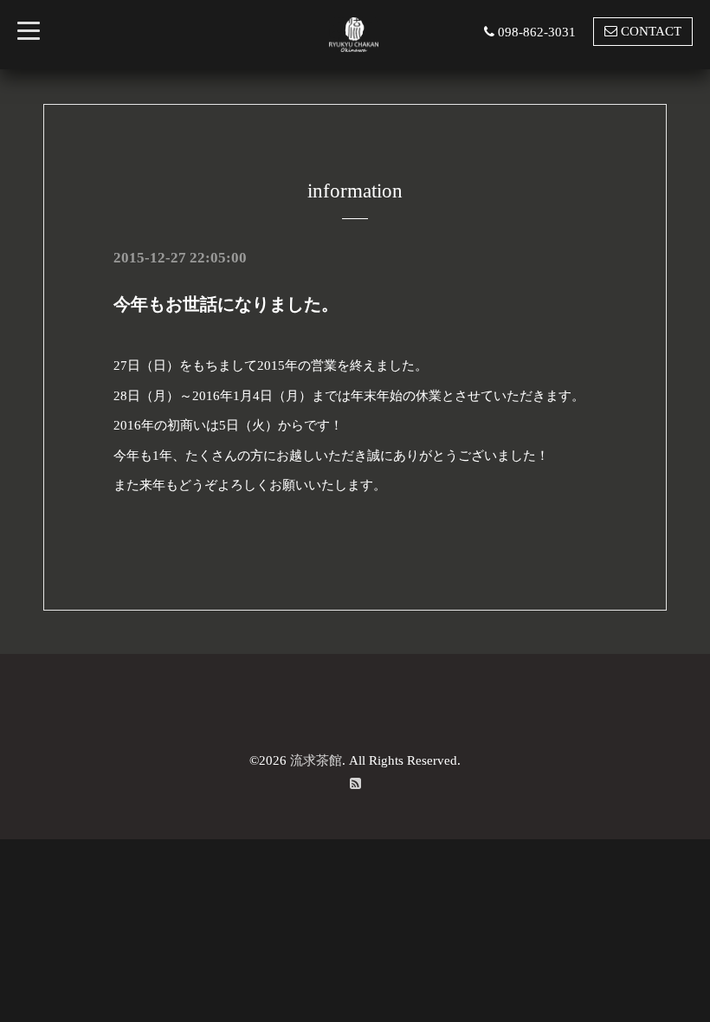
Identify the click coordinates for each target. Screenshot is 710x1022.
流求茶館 (316, 760)
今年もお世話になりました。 (226, 304)
